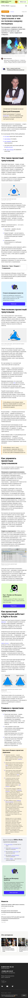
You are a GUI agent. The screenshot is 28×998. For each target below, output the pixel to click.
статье (6, 765)
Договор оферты (4, 992)
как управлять (7, 141)
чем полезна (7, 138)
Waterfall (3, 621)
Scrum (7, 643)
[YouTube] (7, 986)
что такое (6, 136)
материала (20, 759)
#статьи (12, 11)
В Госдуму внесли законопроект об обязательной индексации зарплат (11, 911)
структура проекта (14, 848)
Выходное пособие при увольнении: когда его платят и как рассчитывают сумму (8, 949)
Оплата (9, 992)
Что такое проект (9, 844)
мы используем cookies (9, 995)
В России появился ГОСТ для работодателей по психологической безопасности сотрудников (12, 918)
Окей (24, 995)
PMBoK (11, 858)
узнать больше (10, 149)
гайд (18, 774)
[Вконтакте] (2, 986)
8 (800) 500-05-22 (7, 967)
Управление (5, 11)
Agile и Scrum (8, 147)
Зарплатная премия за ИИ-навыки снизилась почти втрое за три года (12, 905)
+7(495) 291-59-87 (7, 971)
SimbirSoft (6, 115)
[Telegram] (12, 986)
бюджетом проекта (15, 855)
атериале (7, 786)
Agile (2, 643)
